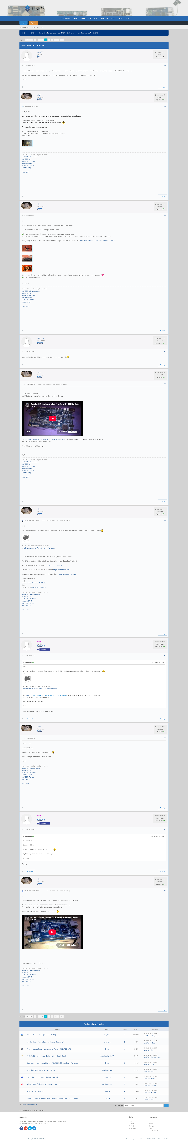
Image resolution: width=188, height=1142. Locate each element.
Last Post (147, 1036)
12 (124, 1049)
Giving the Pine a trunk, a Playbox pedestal (42, 1077)
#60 (165, 890)
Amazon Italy (26, 168)
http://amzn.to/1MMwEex (37, 583)
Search (121, 18)
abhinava (107, 1042)
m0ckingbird (142, 1139)
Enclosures (70, 33)
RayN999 (40, 52)
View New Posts (25, 27)
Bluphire (107, 1035)
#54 (165, 351)
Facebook (132, 1121)
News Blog (104, 18)
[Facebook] (21, 1128)
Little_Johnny (155, 1036)
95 (124, 1035)
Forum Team (153, 1131)
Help (127, 18)
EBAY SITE (25, 172)
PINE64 (24, 33)
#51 (165, 65)
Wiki (95, 18)
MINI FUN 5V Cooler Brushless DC (53, 439)
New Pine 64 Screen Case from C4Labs (41, 1070)
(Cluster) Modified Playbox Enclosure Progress (43, 1084)
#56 (165, 520)
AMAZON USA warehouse (31, 157)
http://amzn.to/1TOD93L (53, 565)
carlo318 (107, 1091)
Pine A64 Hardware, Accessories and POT (52, 33)
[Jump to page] (62, 39)
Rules (75, 18)
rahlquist (40, 338)
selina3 (153, 1078)
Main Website (65, 18)
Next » (56, 40)
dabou (153, 1043)
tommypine (107, 1077)
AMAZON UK (26, 159)
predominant (107, 1084)
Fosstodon (132, 1128)
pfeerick (153, 1085)
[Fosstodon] (34, 1128)
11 (124, 1070)
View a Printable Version (29, 1105)
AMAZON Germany (28, 161)
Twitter (131, 1124)
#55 (165, 384)
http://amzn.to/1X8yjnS (61, 570)
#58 (165, 738)
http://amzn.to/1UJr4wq (67, 574)
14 (124, 1056)
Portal (113, 18)
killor (39, 95)
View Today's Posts (38, 27)
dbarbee (107, 1098)
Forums (151, 1121)
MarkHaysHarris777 (107, 1056)
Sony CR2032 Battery (32, 439)
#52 (165, 106)
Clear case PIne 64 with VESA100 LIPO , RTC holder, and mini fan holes (52, 1063)
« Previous (29, 40)
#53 (165, 215)
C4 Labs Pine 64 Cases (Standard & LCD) (41, 1035)
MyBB (29, 1139)
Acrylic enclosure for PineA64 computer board (38, 548)
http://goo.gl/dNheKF (38, 587)
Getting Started (86, 18)
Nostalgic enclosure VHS (35, 1091)
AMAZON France (28, 166)
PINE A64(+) (32, 33)
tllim (152, 1050)
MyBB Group (44, 1139)
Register (33, 23)
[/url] (46, 695)
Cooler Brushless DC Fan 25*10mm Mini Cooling (98, 241)
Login (23, 23)
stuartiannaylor (156, 1057)
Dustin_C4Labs (107, 1070)
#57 (165, 655)
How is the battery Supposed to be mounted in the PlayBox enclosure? (52, 1098)
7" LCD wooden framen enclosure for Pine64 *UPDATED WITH (49, 1049)
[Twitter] (30, 1128)
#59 (165, 829)
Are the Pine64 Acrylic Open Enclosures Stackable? (45, 1042)
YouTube (132, 1126)
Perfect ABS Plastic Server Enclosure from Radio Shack (46, 1056)
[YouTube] (26, 1128)
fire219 (166, 1139)
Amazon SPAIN (27, 163)
